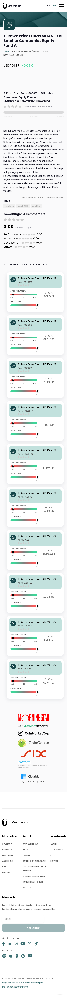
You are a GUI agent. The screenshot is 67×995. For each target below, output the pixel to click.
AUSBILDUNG (7, 861)
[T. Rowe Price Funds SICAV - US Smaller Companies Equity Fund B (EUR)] (35, 636)
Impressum (8, 982)
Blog (4, 866)
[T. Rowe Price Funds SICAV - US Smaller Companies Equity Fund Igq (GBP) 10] (35, 335)
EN (48, 5)
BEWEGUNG (7, 849)
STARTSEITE (7, 844)
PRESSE (26, 849)
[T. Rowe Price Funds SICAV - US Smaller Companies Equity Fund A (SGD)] (35, 593)
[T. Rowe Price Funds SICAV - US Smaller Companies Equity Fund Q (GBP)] (35, 550)
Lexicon (6, 872)
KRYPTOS (54, 861)
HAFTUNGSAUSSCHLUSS (33, 882)
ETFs (52, 855)
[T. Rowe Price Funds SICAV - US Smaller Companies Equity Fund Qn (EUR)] (35, 421)
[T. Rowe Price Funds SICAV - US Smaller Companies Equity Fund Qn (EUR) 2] (35, 464)
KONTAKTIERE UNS (30, 844)
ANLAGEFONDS (56, 849)
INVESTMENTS (8, 855)
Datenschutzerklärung (15, 986)
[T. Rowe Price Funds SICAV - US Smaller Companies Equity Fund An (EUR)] (35, 507)
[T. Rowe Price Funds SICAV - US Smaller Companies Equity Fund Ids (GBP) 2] (35, 292)
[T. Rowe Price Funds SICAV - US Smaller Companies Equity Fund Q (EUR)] (35, 378)
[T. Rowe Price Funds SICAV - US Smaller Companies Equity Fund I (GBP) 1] (35, 679)
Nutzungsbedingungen (29, 982)
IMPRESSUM (27, 887)
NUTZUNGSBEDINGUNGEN (34, 876)
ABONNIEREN (33, 927)
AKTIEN (53, 844)
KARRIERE (26, 855)
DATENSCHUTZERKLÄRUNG (34, 861)
